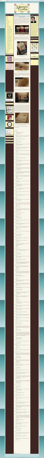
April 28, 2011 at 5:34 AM (18, 145)
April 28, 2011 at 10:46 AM (18, 221)
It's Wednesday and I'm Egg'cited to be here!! (10, 45)
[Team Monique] (9, 98)
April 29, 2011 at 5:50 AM (18, 393)
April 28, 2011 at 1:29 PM (18, 260)
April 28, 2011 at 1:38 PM (18, 269)
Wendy (15, 193)
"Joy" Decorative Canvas (9, 33)
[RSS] (6, 455)
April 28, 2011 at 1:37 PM (18, 264)
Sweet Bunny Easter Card (9, 35)
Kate (14, 230)
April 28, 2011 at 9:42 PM (18, 351)
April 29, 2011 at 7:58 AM (18, 395)
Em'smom (15, 248)
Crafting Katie (15, 159)
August (7, 22)
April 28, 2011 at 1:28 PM (18, 257)
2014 (7, 18)
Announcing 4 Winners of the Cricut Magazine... (10, 48)
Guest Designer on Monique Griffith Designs (9, 26)
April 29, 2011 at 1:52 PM (18, 410)
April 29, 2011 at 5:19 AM (18, 383)
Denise (15, 201)
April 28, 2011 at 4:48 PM (18, 290)
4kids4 (15, 396)
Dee (14, 187)
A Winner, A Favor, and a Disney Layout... (10, 34)
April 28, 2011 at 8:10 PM (18, 330)
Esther (15, 401)
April (7, 25)
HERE (23, 105)
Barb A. (15, 286)
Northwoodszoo (15, 408)
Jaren (14, 233)
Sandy (15, 190)
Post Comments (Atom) (19, 453)
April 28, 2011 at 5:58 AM (18, 158)
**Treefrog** (15, 239)
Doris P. (15, 374)
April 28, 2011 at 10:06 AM (18, 218)
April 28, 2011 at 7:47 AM (18, 186)
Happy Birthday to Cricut (9, 32)
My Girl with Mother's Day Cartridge (9, 38)
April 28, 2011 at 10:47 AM (18, 224)
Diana (15, 384)
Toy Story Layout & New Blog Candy (10, 47)
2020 (7, 16)
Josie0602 (15, 140)
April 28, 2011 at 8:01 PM (18, 324)
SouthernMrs (15, 242)
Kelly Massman (15, 252)
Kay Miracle (15, 363)
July (7, 23)
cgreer (15, 146)
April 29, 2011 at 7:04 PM (18, 424)
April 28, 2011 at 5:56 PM (18, 303)
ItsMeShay (15, 404)
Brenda (15, 282)
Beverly (15, 166)
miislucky (15, 134)
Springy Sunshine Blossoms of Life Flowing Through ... (10, 37)
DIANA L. (15, 258)
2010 (7, 51)
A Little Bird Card (8, 46)
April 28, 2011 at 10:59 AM (18, 232)
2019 (7, 17)
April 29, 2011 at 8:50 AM (18, 400)
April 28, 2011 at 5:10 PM (18, 294)
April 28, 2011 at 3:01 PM (18, 285)
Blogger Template (20, 457)
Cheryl (15, 274)
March (7, 49)
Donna (15, 414)
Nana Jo (15, 421)
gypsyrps (15, 348)
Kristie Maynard (16, 149)
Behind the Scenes (9, 27)
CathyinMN (15, 222)
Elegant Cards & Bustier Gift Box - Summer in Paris (9, 39)
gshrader (15, 162)
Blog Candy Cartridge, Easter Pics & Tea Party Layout (10, 29)
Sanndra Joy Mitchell (16, 170)
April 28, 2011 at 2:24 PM (18, 278)
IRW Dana (15, 183)
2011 (7, 20)
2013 (7, 19)
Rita (14, 437)
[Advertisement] (8, 80)
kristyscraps (15, 131)
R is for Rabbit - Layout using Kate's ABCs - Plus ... (10, 41)
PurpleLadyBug (15, 211)
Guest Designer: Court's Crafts (10, 31)
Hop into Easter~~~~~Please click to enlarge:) (9, 36)
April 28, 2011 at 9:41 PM (18, 343)
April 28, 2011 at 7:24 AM (18, 179)
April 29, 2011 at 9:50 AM (18, 407)
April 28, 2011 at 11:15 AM (18, 238)
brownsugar (15, 313)
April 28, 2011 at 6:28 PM (18, 312)
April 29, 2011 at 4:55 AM (18, 378)
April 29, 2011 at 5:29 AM (18, 387)
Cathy (15, 379)
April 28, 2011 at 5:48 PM (18, 300)
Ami (14, 431)
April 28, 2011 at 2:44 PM (18, 281)
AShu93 (15, 391)
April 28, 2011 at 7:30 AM (18, 182)
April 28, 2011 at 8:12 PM (18, 339)
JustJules (15, 322)
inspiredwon (15, 174)
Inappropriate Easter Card (9, 30)
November (8, 21)
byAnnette (15, 215)
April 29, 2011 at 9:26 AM (18, 403)
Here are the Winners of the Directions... (9, 42)
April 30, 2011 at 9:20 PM (18, 436)
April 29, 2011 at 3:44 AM (18, 368)
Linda (15, 225)
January (8, 50)
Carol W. (15, 255)
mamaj (15, 371)
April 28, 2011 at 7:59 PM (18, 321)
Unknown (15, 316)
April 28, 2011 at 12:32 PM (18, 254)
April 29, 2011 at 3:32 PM (18, 413)
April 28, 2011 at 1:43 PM (18, 273)
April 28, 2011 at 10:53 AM (18, 229)
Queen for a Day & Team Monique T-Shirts (9, 44)
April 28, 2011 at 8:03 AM (18, 197)
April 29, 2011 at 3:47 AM (18, 370)
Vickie (15, 307)
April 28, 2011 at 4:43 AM (18, 142)
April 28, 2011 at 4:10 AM (18, 139)
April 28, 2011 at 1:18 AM (18, 137)
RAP (14, 236)
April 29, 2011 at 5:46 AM (18, 390)
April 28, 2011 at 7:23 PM (18, 319)
